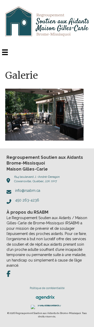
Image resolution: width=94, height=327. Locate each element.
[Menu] (5, 52)
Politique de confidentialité (47, 288)
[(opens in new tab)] (45, 297)
